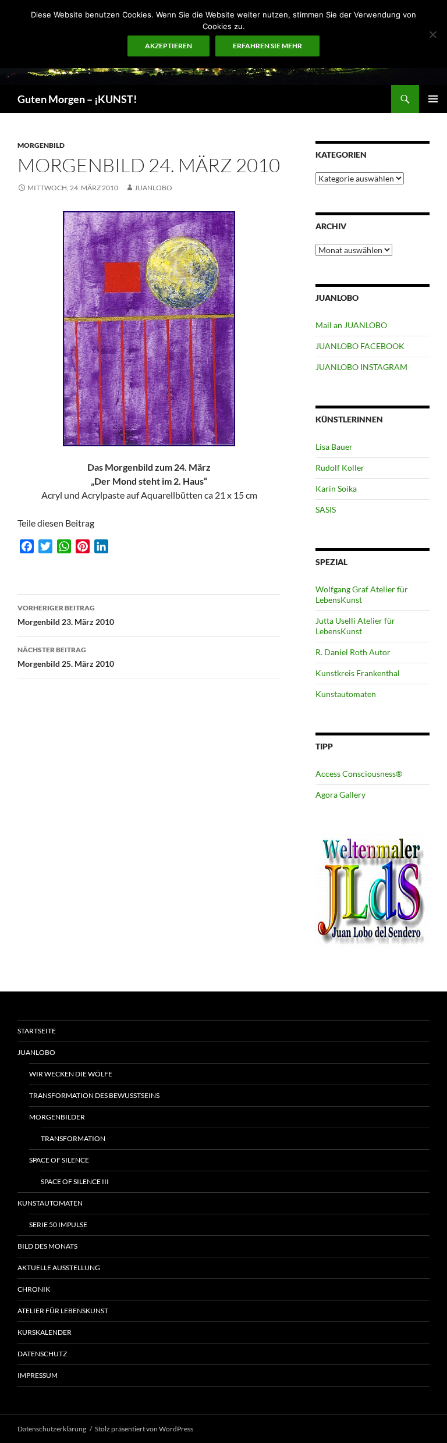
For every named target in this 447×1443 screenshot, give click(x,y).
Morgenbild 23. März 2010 (65, 615)
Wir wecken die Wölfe (70, 1073)
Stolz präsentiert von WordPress (144, 1428)
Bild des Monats (47, 1246)
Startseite (36, 1030)
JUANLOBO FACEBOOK (360, 346)
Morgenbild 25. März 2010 (65, 657)
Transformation (73, 1138)
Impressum (37, 1375)
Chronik (33, 1289)
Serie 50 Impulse (58, 1224)
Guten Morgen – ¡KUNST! (77, 99)
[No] (432, 34)
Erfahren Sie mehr (267, 45)
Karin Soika (336, 488)
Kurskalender (44, 1332)
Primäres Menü (433, 99)
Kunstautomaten (345, 694)
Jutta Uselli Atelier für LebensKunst (355, 626)
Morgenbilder (57, 1117)
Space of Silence (59, 1160)
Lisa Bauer (334, 447)
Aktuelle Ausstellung (58, 1267)
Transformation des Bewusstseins (94, 1095)
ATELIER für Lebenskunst (62, 1310)
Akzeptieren (168, 45)
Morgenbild (41, 145)
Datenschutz (42, 1353)
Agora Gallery (340, 794)
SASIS (325, 509)
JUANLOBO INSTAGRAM (361, 367)
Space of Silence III (75, 1181)
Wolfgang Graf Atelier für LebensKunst (361, 594)
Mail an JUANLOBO (351, 325)
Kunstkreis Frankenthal (357, 673)
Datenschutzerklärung (51, 1428)
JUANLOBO (153, 187)
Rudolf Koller (339, 467)
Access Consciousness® (358, 774)
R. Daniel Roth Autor (353, 652)
